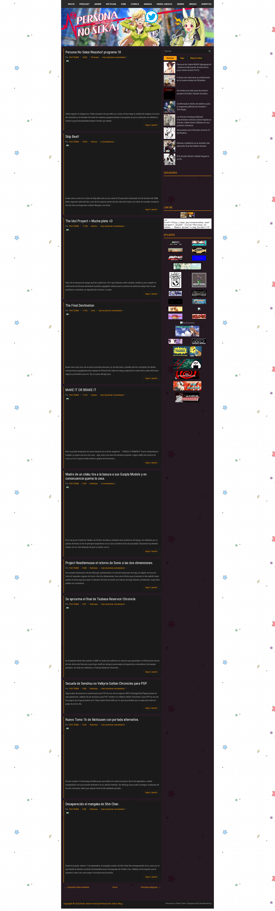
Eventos (206, 4)
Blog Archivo (196, 58)
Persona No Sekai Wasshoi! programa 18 (93, 52)
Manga (148, 4)
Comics (135, 4)
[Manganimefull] (175, 303)
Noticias (111, 4)
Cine (123, 4)
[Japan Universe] (199, 303)
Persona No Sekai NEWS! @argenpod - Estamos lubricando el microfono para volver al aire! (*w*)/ (194, 67)
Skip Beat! (72, 137)
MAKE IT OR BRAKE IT (80, 390)
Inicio (71, 4)
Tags (182, 58)
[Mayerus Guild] (199, 260)
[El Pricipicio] (187, 378)
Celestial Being (205, 903)
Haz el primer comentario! (114, 57)
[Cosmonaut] (187, 401)
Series (180, 4)
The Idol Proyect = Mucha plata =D (89, 221)
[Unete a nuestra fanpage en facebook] (127, 23)
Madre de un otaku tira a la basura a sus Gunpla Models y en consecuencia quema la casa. (106, 476)
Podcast (84, 4)
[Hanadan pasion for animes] (199, 245)
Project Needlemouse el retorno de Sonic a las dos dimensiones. (109, 563)
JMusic (193, 4)
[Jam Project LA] (175, 260)
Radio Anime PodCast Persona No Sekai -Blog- (101, 903)
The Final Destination (79, 305)
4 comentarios (107, 483)
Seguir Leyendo (151, 125)
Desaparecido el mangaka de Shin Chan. (92, 804)
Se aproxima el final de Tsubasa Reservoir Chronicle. (100, 599)
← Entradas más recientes (76, 887)
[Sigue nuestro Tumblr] (149, 34)
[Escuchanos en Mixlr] (173, 29)
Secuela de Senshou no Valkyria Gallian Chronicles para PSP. (106, 683)
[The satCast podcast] (187, 390)
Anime (97, 4)
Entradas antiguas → (150, 887)
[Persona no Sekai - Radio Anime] (188, 217)
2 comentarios (107, 141)
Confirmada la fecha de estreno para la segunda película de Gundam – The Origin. (193, 107)
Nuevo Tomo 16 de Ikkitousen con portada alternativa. (102, 720)
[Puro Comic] (175, 287)
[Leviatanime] (187, 269)
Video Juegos (164, 4)
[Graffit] (175, 245)
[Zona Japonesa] (175, 252)
